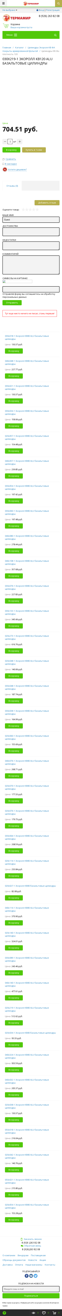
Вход (41, 9)
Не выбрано (8, 9)
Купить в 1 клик (34, 149)
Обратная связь (32, 1245)
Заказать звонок (33, 1239)
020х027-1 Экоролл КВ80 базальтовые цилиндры (30, 885)
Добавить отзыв (47, 202)
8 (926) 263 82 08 (49, 16)
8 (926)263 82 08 (31, 1249)
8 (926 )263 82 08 (31, 1242)
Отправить (12, 302)
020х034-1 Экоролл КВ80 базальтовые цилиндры (30, 1032)
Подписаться (31, 1295)
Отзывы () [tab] (12, 185)
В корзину (11, 149)
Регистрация (53, 9)
